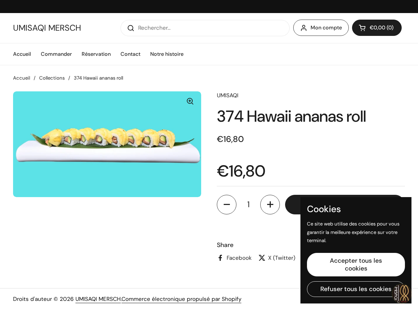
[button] (377, 28)
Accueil (21, 78)
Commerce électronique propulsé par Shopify (181, 298)
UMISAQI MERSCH (47, 28)
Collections (52, 78)
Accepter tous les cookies (356, 264)
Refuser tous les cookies (356, 289)
